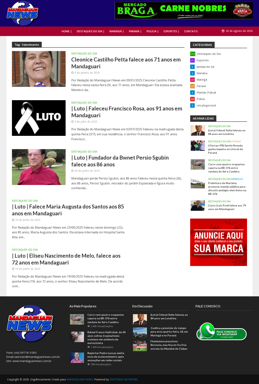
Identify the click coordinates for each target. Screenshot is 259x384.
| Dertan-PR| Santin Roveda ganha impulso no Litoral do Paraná (225, 149)
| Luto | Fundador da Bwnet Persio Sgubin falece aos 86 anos (120, 161)
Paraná (236, 141)
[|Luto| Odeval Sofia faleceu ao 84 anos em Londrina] (198, 130)
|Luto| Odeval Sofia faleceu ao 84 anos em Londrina (227, 132)
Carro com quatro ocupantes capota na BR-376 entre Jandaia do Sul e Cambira (226, 168)
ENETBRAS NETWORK (123, 379)
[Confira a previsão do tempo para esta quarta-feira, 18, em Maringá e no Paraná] (140, 332)
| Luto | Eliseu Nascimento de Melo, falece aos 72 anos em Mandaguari (66, 259)
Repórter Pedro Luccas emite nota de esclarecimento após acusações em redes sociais (105, 356)
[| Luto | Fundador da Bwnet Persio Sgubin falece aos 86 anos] (39, 167)
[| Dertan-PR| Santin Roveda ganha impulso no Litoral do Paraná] (198, 145)
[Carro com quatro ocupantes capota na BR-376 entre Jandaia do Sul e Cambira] (198, 164)
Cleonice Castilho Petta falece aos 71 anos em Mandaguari (126, 62)
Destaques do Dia (84, 53)
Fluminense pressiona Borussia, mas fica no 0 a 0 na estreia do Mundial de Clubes (169, 345)
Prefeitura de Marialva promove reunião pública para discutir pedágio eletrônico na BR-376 (227, 188)
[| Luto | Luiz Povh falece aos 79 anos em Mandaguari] (198, 205)
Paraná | (135, 31)
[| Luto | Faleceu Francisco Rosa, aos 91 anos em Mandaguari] (39, 118)
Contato (191, 31)
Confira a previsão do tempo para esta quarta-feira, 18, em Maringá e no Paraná (169, 331)
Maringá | (116, 31)
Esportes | (171, 31)
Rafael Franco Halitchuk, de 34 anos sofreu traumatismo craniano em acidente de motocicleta (106, 337)
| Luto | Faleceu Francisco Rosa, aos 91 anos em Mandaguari (126, 111)
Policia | (153, 31)
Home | (67, 31)
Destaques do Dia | (90, 31)
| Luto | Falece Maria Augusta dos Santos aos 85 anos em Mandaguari (68, 209)
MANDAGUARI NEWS (80, 379)
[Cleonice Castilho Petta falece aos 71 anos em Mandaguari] (39, 69)
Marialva (237, 179)
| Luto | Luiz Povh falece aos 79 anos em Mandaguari (227, 207)
